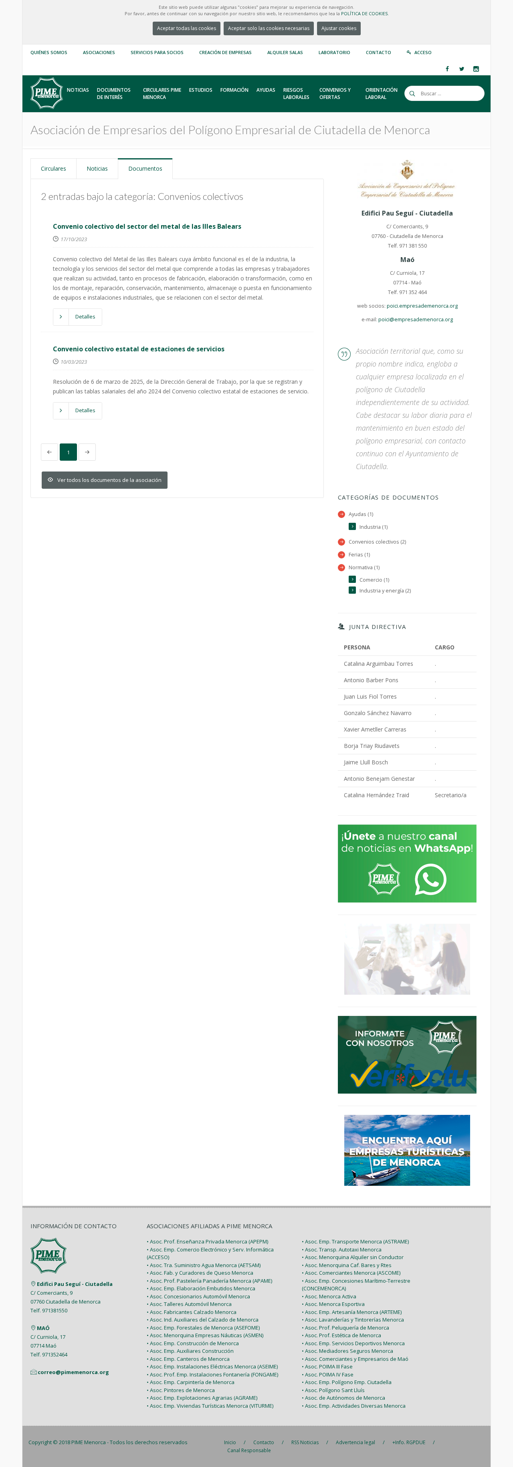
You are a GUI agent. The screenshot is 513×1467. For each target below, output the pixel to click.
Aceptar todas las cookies (186, 28)
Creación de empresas (225, 52)
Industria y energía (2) (385, 590)
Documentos (145, 168)
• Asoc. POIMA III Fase (327, 1366)
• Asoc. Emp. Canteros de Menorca (188, 1358)
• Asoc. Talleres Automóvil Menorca (189, 1304)
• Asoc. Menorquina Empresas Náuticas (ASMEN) (205, 1335)
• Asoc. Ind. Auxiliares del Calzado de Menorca (203, 1319)
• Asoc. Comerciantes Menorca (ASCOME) (351, 1272)
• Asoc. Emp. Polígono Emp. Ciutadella (347, 1382)
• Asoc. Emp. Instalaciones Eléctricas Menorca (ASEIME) (212, 1366)
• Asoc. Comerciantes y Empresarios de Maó (355, 1358)
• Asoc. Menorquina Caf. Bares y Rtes (347, 1265)
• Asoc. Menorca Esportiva (333, 1304)
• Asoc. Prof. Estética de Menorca (341, 1335)
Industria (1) (374, 527)
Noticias (97, 168)
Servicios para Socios (157, 52)
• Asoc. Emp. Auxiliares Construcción (190, 1350)
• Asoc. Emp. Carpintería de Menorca (190, 1382)
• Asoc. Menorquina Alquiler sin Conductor (353, 1257)
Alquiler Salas (285, 52)
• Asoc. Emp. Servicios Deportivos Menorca (353, 1343)
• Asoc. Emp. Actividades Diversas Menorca (354, 1405)
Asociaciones (99, 52)
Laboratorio (334, 52)
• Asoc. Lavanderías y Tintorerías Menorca (353, 1319)
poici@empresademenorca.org (415, 319)
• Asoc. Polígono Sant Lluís (333, 1390)
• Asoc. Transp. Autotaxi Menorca (342, 1249)
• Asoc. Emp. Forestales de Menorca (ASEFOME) (203, 1327)
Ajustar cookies (338, 28)
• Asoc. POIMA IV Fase (327, 1374)
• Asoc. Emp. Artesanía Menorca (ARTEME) (352, 1312)
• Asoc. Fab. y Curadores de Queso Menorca (200, 1272)
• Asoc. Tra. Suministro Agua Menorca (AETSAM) (204, 1265)
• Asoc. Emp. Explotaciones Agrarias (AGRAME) (202, 1397)
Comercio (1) (374, 579)
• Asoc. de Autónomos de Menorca (343, 1397)
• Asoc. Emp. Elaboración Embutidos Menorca (201, 1288)
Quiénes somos (48, 52)
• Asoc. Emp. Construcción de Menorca (193, 1343)
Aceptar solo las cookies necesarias (268, 28)
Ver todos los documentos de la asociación (109, 480)
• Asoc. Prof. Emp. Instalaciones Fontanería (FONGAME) (212, 1374)
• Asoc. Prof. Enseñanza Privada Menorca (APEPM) (207, 1241)
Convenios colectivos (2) (377, 541)
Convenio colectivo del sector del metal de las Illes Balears (147, 226)
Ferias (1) (359, 554)
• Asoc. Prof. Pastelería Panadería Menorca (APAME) (209, 1280)
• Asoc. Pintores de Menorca (181, 1390)
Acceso (423, 52)
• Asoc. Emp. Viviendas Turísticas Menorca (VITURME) (210, 1405)
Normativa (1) (364, 567)
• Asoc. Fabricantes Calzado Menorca (191, 1312)
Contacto (378, 52)
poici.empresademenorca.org (422, 305)
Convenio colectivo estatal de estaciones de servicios (138, 349)
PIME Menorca (88, 1442)
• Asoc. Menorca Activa (329, 1296)
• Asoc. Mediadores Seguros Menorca (347, 1350)
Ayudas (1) (361, 514)
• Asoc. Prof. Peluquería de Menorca (345, 1327)
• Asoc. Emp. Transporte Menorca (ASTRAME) (355, 1241)
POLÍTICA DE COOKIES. (365, 13)
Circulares (53, 168)
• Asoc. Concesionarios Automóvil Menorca (198, 1296)
